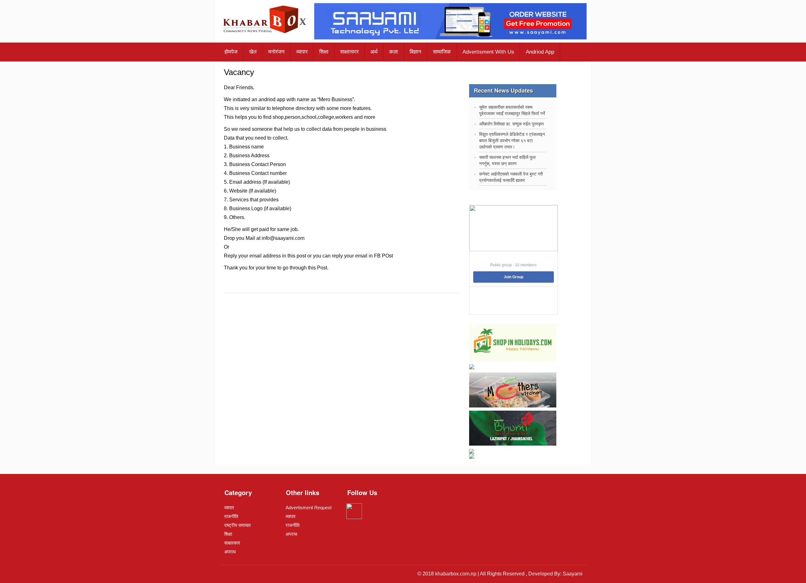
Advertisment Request (309, 507)
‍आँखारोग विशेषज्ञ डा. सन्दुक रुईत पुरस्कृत (511, 123)
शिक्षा (323, 52)
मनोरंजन (276, 52)
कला (393, 52)
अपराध (230, 551)
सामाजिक (442, 52)
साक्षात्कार (349, 52)
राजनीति (231, 516)
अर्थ (373, 52)
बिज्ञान (415, 52)
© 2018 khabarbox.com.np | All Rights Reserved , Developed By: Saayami (499, 573)
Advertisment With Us (488, 52)
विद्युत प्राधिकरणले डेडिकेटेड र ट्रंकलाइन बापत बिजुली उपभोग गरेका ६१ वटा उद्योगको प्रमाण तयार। (512, 140)
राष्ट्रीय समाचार (237, 525)
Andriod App (540, 52)
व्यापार (302, 52)
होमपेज (230, 52)
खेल (253, 52)
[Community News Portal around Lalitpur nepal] (265, 20)
